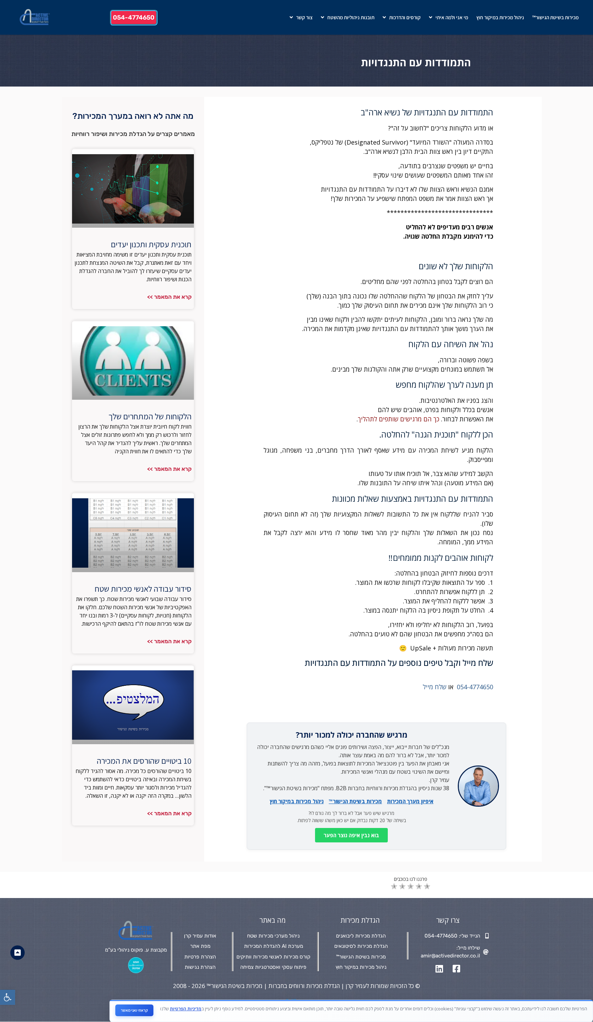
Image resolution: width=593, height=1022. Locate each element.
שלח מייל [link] (434, 687)
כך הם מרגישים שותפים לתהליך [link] (398, 419)
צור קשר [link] (304, 17)
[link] (7, 997)
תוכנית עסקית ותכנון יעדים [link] (151, 244)
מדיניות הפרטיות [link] (185, 1009)
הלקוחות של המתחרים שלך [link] (149, 416)
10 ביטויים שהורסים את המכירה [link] (144, 760)
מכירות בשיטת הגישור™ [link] (555, 17)
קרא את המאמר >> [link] (169, 297)
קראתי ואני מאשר (134, 1010)
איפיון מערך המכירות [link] (410, 801)
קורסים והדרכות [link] (405, 17)
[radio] (394, 887)
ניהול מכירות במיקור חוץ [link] (500, 17)
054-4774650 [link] (475, 687)
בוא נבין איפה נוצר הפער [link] (351, 835)
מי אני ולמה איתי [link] (451, 17)
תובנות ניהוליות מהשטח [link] (350, 17)
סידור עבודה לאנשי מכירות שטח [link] (143, 588)
